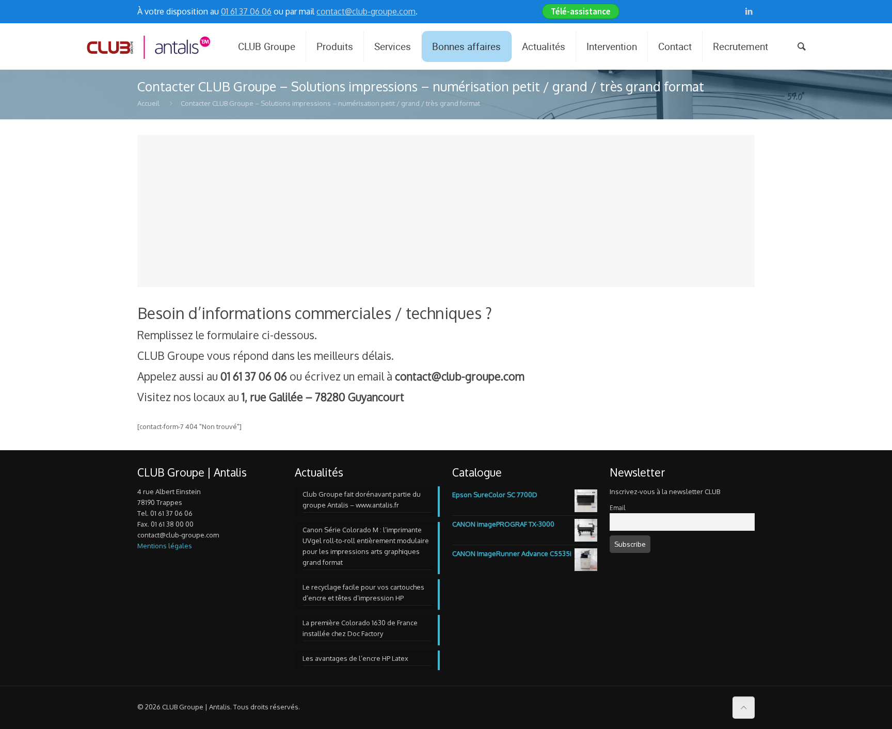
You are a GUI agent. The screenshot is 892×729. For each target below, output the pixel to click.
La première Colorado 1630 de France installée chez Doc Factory (360, 628)
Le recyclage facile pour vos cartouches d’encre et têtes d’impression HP (363, 592)
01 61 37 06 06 (246, 11)
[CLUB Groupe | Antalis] (147, 46)
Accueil (148, 103)
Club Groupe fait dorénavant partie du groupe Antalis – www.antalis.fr (361, 499)
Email (617, 508)
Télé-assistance (581, 11)
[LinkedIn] (749, 11)
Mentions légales (164, 546)
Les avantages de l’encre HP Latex (355, 658)
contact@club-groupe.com (366, 11)
